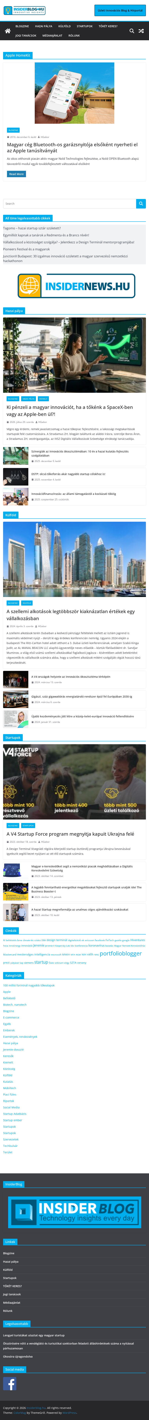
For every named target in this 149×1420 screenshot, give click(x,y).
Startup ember (12, 1120)
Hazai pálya (43, 26)
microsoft (56, 954)
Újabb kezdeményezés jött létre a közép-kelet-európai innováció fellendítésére (82, 716)
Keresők (8, 1056)
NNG (96, 954)
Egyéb (7, 1024)
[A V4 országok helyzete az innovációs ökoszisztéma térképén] (15, 679)
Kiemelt (43, 398)
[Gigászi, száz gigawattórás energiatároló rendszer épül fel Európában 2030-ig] (15, 699)
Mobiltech (9, 1088)
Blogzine (22, 26)
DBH (44, 940)
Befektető (9, 998)
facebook (100, 940)
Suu (51, 962)
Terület (7, 1152)
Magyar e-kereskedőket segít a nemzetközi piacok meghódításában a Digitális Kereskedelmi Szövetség (82, 868)
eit (83, 940)
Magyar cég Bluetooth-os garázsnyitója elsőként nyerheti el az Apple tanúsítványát (72, 147)
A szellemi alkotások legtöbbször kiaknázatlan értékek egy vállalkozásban (71, 614)
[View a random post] (141, 31)
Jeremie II (50, 945)
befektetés (11, 940)
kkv (72, 945)
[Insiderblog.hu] (7, 31)
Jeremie (38, 945)
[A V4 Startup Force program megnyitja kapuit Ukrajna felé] (74, 782)
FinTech (110, 940)
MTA (73, 954)
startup (41, 962)
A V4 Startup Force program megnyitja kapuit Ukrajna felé (71, 834)
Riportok (8, 1101)
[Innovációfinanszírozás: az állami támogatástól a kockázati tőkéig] (15, 496)
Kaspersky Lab (62, 945)
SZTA (73, 962)
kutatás (109, 945)
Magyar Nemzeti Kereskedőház (129, 945)
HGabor (45, 137)
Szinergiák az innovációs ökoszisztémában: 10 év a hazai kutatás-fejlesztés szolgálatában (80, 453)
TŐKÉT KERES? (108, 26)
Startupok (85, 26)
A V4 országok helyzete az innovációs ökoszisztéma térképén (70, 676)
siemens (29, 962)
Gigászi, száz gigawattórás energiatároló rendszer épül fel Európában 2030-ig (81, 696)
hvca (5, 945)
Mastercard (9, 954)
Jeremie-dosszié (13, 1049)
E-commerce (11, 1017)
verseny (81, 962)
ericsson (89, 940)
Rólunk (74, 35)
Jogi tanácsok (26, 35)
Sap (21, 962)
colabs (37, 940)
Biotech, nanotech (15, 1004)
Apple (7, 992)
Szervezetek (10, 1139)
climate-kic (28, 940)
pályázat (14, 963)
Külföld (64, 26)
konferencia (81, 945)
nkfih (90, 954)
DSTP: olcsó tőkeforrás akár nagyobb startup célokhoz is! (68, 474)
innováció (27, 945)
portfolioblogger (121, 953)
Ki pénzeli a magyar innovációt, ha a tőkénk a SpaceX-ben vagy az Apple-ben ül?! (70, 410)
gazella (118, 940)
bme (19, 940)
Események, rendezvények (20, 1037)
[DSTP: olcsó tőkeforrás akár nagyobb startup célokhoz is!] (15, 477)
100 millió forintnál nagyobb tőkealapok (29, 985)
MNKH (66, 954)
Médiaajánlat (52, 35)
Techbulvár (10, 1146)
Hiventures (137, 940)
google (126, 940)
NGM (78, 954)
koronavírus (96, 945)
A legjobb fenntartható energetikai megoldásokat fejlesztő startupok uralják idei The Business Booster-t (86, 889)
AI (4, 940)
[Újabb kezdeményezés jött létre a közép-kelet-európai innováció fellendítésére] (15, 719)
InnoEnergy (15, 945)
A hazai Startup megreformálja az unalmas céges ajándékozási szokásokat (79, 909)
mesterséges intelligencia (33, 954)
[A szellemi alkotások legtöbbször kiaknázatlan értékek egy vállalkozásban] (74, 559)
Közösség (9, 1069)
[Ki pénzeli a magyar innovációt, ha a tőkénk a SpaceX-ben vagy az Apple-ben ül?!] (74, 355)
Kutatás (8, 1081)
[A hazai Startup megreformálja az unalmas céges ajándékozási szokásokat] (15, 912)
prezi (6, 962)
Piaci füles (9, 1094)
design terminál (57, 940)
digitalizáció (74, 940)
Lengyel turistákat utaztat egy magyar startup (34, 1335)
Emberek (9, 1030)
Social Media (11, 1107)
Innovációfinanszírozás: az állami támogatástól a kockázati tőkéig (73, 494)
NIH (84, 954)
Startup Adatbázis (14, 1114)
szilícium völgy (62, 962)
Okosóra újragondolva (18, 1356)
